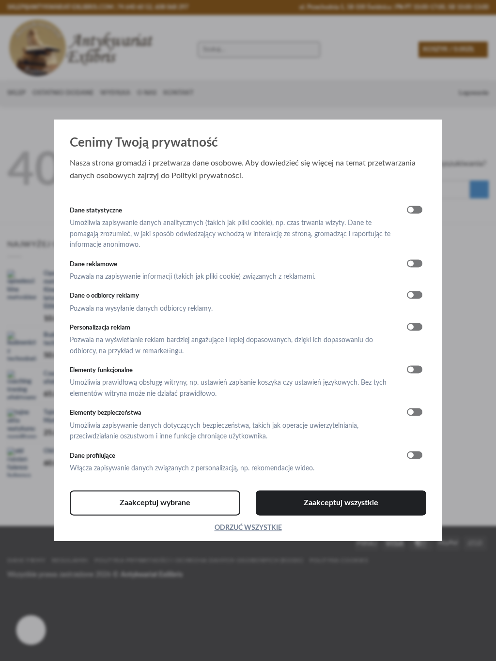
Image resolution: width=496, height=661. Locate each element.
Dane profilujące (92, 456)
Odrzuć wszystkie (248, 528)
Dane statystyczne (96, 210)
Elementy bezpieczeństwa (105, 413)
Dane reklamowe (93, 264)
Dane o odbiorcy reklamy (104, 296)
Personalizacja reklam (100, 327)
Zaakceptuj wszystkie (341, 503)
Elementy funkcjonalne (101, 371)
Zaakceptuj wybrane (155, 503)
